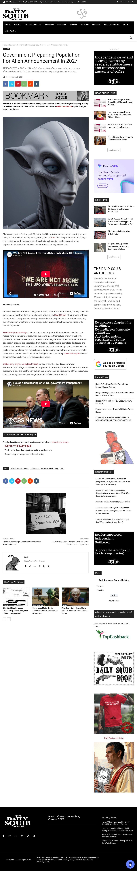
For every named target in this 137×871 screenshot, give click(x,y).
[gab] (30, 566)
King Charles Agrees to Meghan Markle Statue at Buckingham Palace (118, 246)
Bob (10, 77)
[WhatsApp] (24, 84)
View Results (114, 600)
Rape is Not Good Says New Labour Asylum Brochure (114, 402)
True (101, 586)
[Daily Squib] (4, 77)
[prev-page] (4, 619)
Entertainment (38, 605)
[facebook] (25, 566)
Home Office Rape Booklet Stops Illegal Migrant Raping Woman (120, 102)
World (6, 605)
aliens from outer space (19, 468)
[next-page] (9, 619)
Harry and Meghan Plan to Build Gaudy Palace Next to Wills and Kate (119, 114)
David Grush (60, 315)
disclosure (35, 468)
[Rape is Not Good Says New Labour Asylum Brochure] (100, 128)
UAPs (52, 237)
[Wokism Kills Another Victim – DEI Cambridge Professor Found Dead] (100, 210)
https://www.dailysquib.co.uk (34, 561)
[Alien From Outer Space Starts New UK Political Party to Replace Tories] (75, 597)
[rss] (44, 566)
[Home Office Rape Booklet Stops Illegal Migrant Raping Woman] (100, 103)
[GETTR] (125, 1)
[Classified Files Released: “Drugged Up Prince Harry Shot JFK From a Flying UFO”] (16, 597)
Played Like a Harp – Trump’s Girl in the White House (114, 410)
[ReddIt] (30, 84)
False (101, 590)
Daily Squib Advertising (114, 738)
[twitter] (49, 566)
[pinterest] (39, 566)
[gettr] (35, 566)
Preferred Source (64, 106)
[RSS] (28, 836)
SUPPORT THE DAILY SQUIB (18, 445)
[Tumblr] (36, 84)
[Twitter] (132, 1)
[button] (131, 37)
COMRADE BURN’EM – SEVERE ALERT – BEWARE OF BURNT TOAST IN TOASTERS (113, 418)
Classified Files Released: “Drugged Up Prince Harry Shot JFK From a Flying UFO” (15, 610)
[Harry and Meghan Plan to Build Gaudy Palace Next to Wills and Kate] (100, 115)
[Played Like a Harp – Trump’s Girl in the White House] (100, 140)
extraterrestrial (47, 468)
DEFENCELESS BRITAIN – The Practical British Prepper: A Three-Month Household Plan (121, 221)
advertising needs (60, 442)
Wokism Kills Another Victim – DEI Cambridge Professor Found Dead (121, 209)
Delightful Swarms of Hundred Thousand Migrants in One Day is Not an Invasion (113, 510)
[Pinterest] (128, 1)
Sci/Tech (12, 45)
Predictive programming (14, 332)
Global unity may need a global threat (20, 364)
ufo (62, 468)
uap (56, 468)
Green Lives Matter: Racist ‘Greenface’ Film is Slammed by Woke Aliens (44, 610)
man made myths (72, 353)
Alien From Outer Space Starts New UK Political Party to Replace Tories (75, 610)
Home (5, 45)
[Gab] (121, 1)
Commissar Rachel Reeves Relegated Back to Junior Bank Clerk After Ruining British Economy (113, 481)
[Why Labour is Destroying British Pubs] (100, 235)
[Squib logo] (18, 14)
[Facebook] (117, 1)
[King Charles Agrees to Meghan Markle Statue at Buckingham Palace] (100, 247)
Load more (113, 150)
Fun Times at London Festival (118, 502)
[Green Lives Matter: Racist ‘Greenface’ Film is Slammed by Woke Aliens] (45, 597)
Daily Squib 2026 (24, 859)
